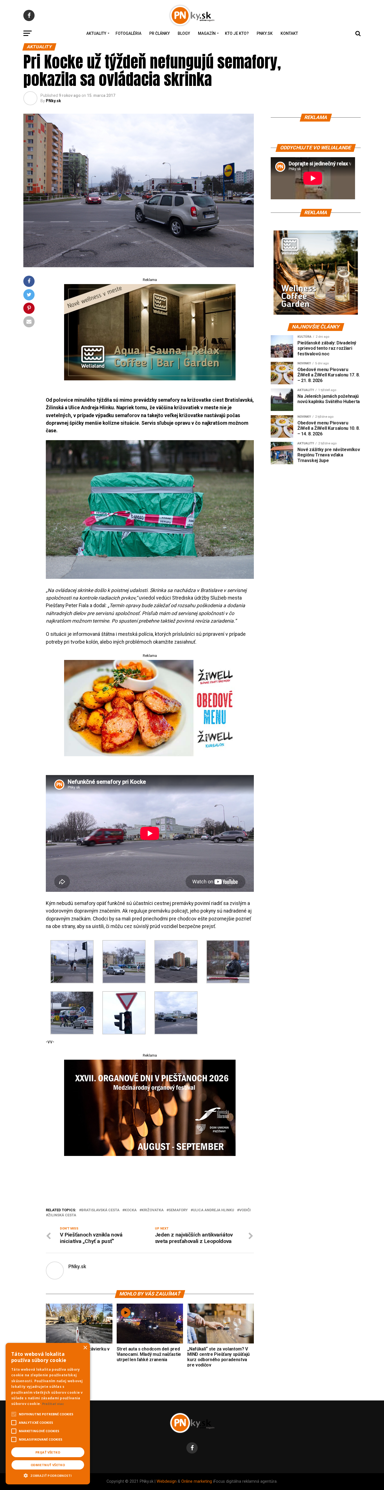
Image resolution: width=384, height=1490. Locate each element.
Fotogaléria (128, 33)
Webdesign (167, 1481)
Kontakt (289, 33)
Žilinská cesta (62, 1215)
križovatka (153, 1210)
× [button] (85, 1348)
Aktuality (96, 33)
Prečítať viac (53, 1404)
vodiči (245, 1210)
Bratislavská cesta (100, 1210)
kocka (131, 1210)
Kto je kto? (237, 33)
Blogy (184, 33)
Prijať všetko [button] (47, 1452)
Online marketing (196, 1481)
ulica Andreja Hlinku (213, 1210)
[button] (47, 1475)
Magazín (207, 33)
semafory (178, 1210)
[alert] (48, 1413)
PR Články (159, 33)
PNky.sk (265, 33)
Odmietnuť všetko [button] (48, 1465)
